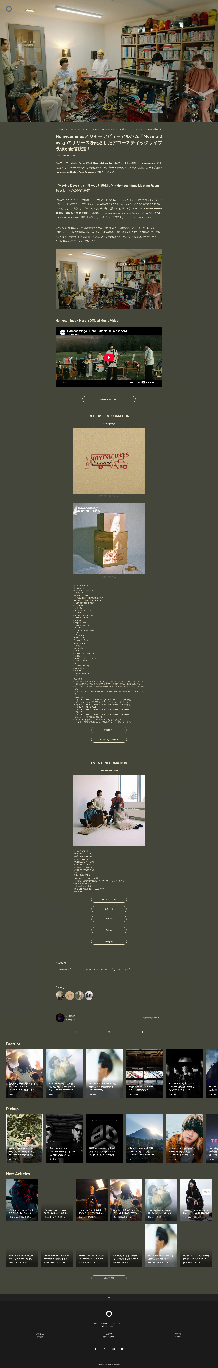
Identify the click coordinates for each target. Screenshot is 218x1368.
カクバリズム (87, 970)
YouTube (109, 919)
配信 (126, 970)
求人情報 (178, 1334)
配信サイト (109, 909)
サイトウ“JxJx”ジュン (103, 970)
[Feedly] (122, 1348)
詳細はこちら (109, 730)
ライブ (118, 970)
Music (63, 129)
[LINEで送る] (142, 1032)
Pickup (12, 1108)
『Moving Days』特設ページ (109, 739)
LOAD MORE (109, 1278)
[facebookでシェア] (75, 1032)
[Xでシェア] (109, 1032)
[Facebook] (95, 1348)
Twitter (109, 930)
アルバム (75, 970)
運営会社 (178, 1337)
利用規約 (40, 1337)
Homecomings (62, 970)
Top (57, 129)
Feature (13, 1043)
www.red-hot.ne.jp (80, 891)
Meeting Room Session (109, 399)
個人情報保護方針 (109, 1337)
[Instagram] (113, 1348)
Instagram (109, 941)
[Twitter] (104, 1348)
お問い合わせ (40, 1334)
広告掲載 (109, 1334)
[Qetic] (9, 9)
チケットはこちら (109, 899)
